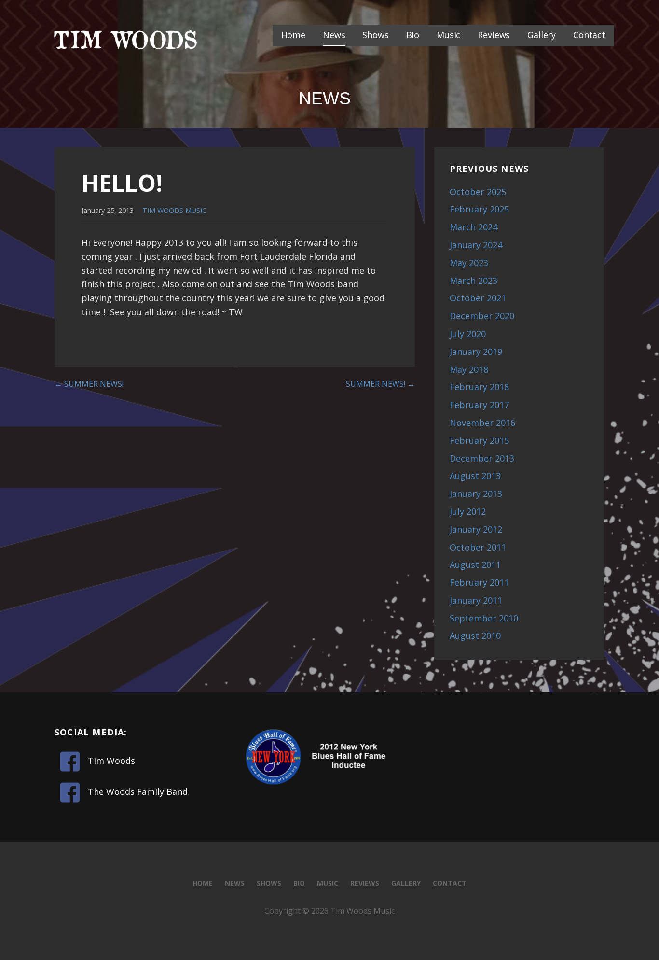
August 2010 (475, 635)
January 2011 (476, 600)
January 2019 (476, 351)
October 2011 (478, 547)
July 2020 (468, 333)
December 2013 (482, 458)
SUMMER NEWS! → (380, 384)
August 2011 (475, 564)
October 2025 (478, 192)
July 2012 (468, 511)
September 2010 (484, 618)
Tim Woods (111, 760)
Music (448, 35)
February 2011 (479, 582)
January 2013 (476, 493)
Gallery (541, 35)
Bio (413, 35)
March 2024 (473, 227)
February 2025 (479, 209)
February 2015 (479, 440)
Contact (589, 35)
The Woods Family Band (138, 791)
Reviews (494, 35)
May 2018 (469, 369)
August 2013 (475, 475)
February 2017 (479, 404)
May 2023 (469, 262)
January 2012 (476, 529)
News (334, 35)
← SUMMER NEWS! (89, 384)
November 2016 (482, 422)
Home (293, 35)
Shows (375, 35)
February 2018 (479, 387)
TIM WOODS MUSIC (174, 210)
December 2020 (482, 316)
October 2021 (478, 298)
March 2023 (473, 280)
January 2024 (476, 245)
